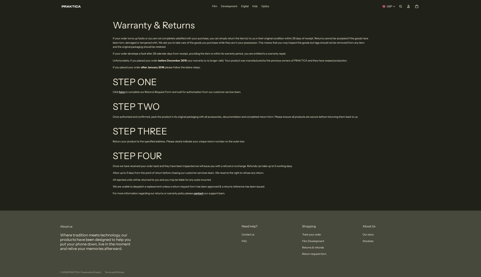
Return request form (314, 254)
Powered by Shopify (91, 272)
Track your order (311, 234)
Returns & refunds (313, 247)
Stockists (368, 241)
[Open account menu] (408, 6)
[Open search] (400, 6)
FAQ (244, 241)
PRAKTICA (74, 272)
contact (198, 193)
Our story (368, 234)
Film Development (313, 241)
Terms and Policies (114, 272)
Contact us (248, 234)
